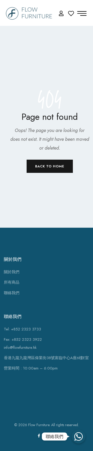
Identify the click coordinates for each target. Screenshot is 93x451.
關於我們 (11, 272)
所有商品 (11, 282)
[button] (62, 13)
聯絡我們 (11, 293)
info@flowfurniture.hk (20, 347)
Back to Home (49, 166)
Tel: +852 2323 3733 (22, 329)
